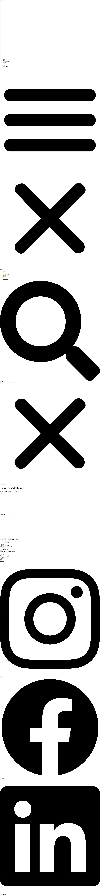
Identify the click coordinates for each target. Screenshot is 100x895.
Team (4, 60)
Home (4, 59)
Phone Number (3, 555)
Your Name (2, 553)
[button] (50, 169)
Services (4, 63)
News (4, 65)
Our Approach (6, 61)
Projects (4, 62)
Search (1, 383)
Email (1, 554)
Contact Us (5, 66)
